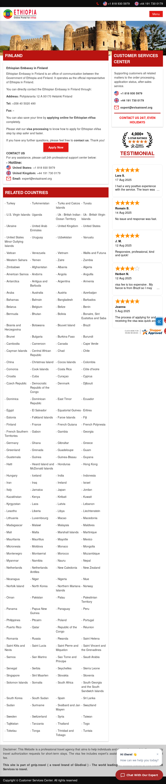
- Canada (62, 343)
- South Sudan (39, 698)
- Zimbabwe (12, 267)
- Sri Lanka (88, 698)
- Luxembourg (39, 518)
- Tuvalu (86, 203)
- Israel (85, 482)
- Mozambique (90, 553)
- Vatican (10, 253)
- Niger (34, 579)
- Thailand (62, 723)
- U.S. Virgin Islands (17, 214)
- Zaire (60, 260)
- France (35, 424)
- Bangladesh (64, 300)
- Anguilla (87, 274)
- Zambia (87, 260)
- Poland (61, 620)
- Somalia (36, 682)
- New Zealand (90, 567)
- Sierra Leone (90, 668)
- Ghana (35, 443)
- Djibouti (87, 383)
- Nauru (61, 560)
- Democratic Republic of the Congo (39, 387)
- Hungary (11, 475)
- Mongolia (88, 546)
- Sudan (10, 705)
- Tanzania (37, 723)
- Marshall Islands (67, 532)
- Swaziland (88, 705)
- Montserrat (38, 553)
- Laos (34, 504)
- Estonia (10, 417)
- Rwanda (62, 638)
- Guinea (35, 457)
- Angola (61, 274)
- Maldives (88, 525)
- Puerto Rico (13, 627)
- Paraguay (63, 609)
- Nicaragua (12, 579)
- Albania (61, 267)
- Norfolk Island (14, 586)
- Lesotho (11, 511)
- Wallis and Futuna (93, 253)
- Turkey (10, 203)
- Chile (85, 351)
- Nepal (86, 560)
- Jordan (86, 489)
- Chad (60, 351)
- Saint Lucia (38, 645)
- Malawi (35, 525)
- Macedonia (89, 518)
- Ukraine (10, 226)
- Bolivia (61, 314)
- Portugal (87, 620)
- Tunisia (86, 731)
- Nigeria (61, 579)
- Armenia (87, 281)
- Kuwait (86, 497)
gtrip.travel (38, 765)
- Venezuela (37, 253)
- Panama (11, 609)
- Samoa (10, 657)
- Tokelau (11, 731)
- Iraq (33, 482)
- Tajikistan (11, 723)
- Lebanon (88, 504)
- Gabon (35, 431)
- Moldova (36, 546)
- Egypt (9, 410)
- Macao (61, 518)
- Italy (8, 489)
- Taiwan (86, 716)
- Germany (11, 443)
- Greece (87, 443)
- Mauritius (37, 539)
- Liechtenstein (90, 511)
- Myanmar (12, 560)
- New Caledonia (66, 567)
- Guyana (87, 457)
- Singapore (12, 675)
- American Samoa (17, 274)
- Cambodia (12, 343)
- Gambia (62, 431)
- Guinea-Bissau (66, 457)
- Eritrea (86, 410)
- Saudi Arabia (90, 657)
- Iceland (35, 475)
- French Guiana (66, 424)
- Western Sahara (16, 260)
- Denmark (62, 383)
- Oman (9, 597)
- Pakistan (36, 597)
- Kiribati (61, 497)
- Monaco (62, 546)
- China (9, 362)
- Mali (8, 532)
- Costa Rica (64, 369)
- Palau (60, 597)
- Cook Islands (39, 369)
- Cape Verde (89, 343)
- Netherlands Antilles (39, 569)
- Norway (87, 586)
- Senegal (11, 668)
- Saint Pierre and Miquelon (67, 647)
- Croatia (10, 376)
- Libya (60, 511)
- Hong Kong (89, 464)
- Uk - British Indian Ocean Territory (68, 216)
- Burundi (87, 336)
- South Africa (64, 682)
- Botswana (37, 325)
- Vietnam (62, 253)
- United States (90, 226)
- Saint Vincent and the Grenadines (93, 647)
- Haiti (8, 464)
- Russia (35, 638)
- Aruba (9, 292)
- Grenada (36, 450)
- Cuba (34, 376)
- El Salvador (38, 410)
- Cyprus (86, 376)
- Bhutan (35, 314)
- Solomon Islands (16, 682)
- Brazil (85, 325)
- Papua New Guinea (38, 611)
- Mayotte (62, 539)
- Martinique (89, 532)
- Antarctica (12, 281)
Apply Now (55, 147)
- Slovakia (62, 675)
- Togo (85, 723)
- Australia (36, 292)
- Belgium (36, 307)
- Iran (8, 482)
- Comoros (11, 369)
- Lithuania (11, 518)
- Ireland (61, 482)
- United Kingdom (67, 226)
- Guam (86, 450)
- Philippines (12, 620)
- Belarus (10, 307)
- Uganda (36, 214)
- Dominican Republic (38, 401)
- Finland (10, 424)
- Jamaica (36, 489)
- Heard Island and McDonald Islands (42, 466)
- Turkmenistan (39, 203)
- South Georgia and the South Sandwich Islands (92, 686)
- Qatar (34, 627)
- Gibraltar (62, 443)
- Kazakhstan (13, 497)
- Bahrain (36, 300)
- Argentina (63, 281)
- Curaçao (62, 376)
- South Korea (13, 698)
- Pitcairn (36, 620)
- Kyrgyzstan (12, 504)
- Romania (11, 638)
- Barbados (88, 300)
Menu (156, 14)
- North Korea (39, 586)
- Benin (85, 307)
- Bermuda (11, 314)
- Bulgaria (36, 336)
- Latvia (60, 504)
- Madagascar (13, 525)
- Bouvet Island (65, 325)
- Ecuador (87, 399)
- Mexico (86, 539)
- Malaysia (62, 525)
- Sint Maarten (39, 675)
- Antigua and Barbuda (38, 283)
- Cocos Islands (66, 362)
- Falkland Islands (41, 417)
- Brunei (10, 336)
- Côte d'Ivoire (90, 369)
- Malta (34, 532)
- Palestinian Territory (89, 599)
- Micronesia (12, 546)
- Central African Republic (40, 353)
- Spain (60, 698)
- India (60, 475)
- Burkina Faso (65, 336)
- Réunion (87, 627)
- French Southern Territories (16, 433)
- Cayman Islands (16, 351)
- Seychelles (63, 668)
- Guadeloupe (64, 450)
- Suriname (37, 705)
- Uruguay (36, 237)
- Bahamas (12, 300)
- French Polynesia (93, 424)
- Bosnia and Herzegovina (13, 327)
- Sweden (11, 716)
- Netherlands (13, 567)
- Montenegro (13, 553)
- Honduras (63, 464)
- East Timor (64, 399)
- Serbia (35, 668)
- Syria (60, 716)
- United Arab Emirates (38, 228)
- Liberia (35, 511)
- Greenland (12, 450)
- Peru (85, 609)
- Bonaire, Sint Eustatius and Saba (93, 316)
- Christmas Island (41, 362)
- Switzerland (38, 716)
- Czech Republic (16, 383)
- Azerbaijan (89, 292)
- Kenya (35, 497)
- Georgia (87, 431)
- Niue (85, 579)
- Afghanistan (38, 267)
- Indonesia (88, 475)
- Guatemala (13, 457)
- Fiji (84, 417)
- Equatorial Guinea (68, 410)
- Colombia (88, 362)
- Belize (60, 307)
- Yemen (35, 260)
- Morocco (62, 553)
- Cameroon (38, 343)
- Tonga (35, 731)
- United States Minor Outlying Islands (14, 241)
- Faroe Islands (65, 417)
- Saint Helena (90, 638)
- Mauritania (12, 539)
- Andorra (36, 274)
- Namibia (36, 560)
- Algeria (86, 267)
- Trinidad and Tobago (65, 733)
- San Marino (38, 657)
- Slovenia (87, 675)
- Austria (61, 292)
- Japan (61, 489)
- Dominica (11, 399)
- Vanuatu (87, 237)
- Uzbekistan (64, 237)
